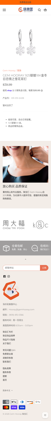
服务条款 (7, 372)
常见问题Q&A (9, 350)
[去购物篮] (45, 10)
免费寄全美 (8, 354)
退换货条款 (8, 358)
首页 (5, 380)
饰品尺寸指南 (9, 339)
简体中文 (6, 390)
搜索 (5, 376)
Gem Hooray (9, 70)
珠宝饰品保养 (9, 335)
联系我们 (7, 361)
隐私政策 (7, 368)
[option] (25, 43)
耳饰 (19, 70)
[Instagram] (8, 276)
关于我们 (7, 343)
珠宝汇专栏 (8, 332)
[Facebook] (4, 276)
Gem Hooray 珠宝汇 (19, 414)
